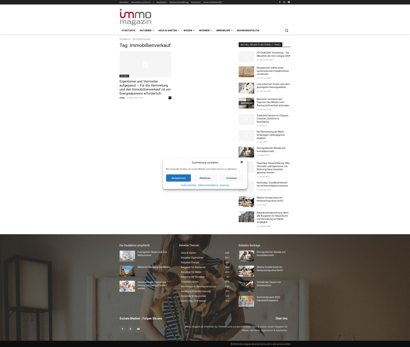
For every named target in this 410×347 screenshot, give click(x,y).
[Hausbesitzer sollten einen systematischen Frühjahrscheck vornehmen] (246, 71)
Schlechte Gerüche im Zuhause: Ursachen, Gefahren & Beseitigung (273, 118)
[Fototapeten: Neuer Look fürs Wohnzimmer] (127, 256)
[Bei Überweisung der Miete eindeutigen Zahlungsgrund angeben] (246, 135)
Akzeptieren (179, 177)
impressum (224, 185)
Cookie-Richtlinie (189, 185)
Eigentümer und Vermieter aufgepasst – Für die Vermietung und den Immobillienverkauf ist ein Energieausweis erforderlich (145, 87)
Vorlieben (231, 177)
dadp (121, 97)
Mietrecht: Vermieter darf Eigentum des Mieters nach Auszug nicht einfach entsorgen (273, 102)
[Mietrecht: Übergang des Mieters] (127, 271)
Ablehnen (205, 177)
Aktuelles (124, 76)
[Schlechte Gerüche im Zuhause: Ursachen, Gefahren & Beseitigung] (246, 119)
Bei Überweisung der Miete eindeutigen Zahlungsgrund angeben (271, 134)
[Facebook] (280, 2)
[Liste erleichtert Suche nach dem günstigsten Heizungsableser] (246, 88)
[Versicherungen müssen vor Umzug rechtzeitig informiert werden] (127, 286)
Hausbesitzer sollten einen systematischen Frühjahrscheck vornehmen (273, 70)
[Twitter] (284, 2)
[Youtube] (289, 2)
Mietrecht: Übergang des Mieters (154, 267)
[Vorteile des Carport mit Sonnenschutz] (246, 286)
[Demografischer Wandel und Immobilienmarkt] (246, 152)
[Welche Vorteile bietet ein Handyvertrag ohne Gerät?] (246, 201)
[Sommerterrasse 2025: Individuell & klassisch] (246, 301)
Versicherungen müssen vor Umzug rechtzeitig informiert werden (152, 285)
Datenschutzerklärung (208, 185)
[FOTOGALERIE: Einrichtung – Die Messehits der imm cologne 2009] (246, 56)
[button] (242, 162)
